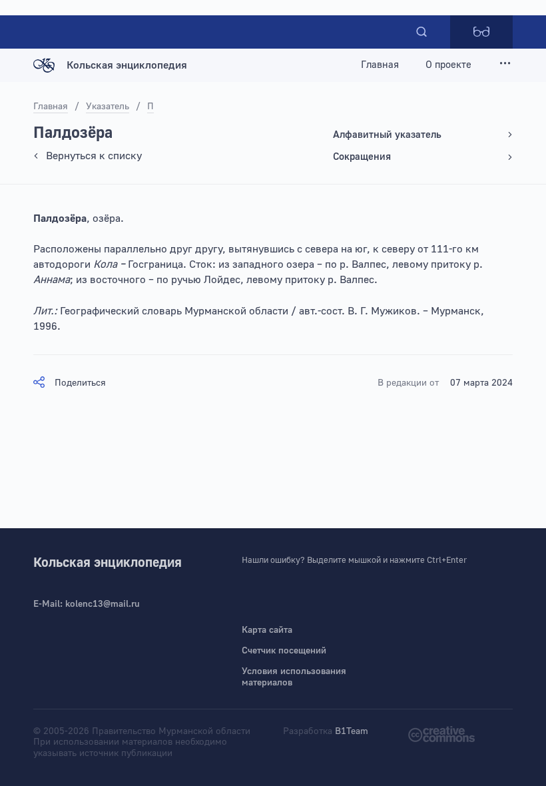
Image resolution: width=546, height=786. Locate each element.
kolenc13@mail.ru (102, 604)
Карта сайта (267, 630)
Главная (380, 65)
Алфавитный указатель (387, 135)
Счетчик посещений (284, 651)
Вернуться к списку (94, 156)
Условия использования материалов (294, 677)
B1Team (351, 731)
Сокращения (362, 157)
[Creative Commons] (441, 733)
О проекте (448, 65)
